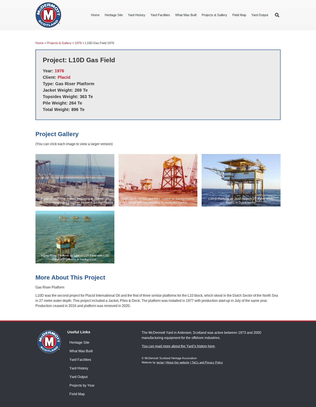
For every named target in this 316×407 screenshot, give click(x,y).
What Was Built (185, 15)
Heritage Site (114, 15)
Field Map (239, 15)
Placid (64, 77)
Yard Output (259, 15)
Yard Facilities (160, 15)
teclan (160, 362)
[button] (277, 15)
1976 (78, 43)
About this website (177, 362)
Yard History (136, 15)
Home (95, 15)
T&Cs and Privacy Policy (207, 362)
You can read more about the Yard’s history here (178, 346)
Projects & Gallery (214, 15)
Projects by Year (81, 385)
